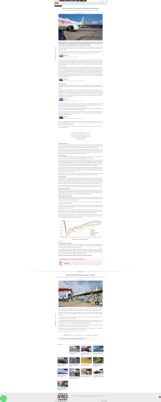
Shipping (66, 358)
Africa (74, 335)
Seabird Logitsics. (95, 335)
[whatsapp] (55, 53)
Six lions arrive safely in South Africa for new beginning (86, 376)
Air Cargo (89, 369)
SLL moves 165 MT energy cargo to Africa (80, 275)
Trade (90, 358)
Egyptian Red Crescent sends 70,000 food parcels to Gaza (74, 378)
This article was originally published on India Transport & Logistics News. (71, 331)
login (84, 0)
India (71, 335)
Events (77, 0)
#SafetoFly (81, 0)
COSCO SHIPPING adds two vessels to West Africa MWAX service (98, 376)
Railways (101, 358)
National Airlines (89, 335)
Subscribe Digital (68, 0)
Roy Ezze (66, 263)
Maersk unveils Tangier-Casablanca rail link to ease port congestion (98, 365)
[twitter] (55, 49)
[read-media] (61, 56)
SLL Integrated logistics (66, 335)
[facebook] (55, 51)
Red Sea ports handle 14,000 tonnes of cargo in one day (73, 100)
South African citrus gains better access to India (85, 365)
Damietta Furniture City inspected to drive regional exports (74, 80)
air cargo (84, 335)
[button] (80, 12)
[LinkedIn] (55, 47)
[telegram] (55, 55)
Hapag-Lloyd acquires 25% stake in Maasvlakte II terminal (74, 118)
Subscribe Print (62, 0)
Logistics (77, 369)
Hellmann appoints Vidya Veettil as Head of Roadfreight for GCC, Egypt (62, 389)
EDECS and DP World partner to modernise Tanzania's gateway (74, 365)
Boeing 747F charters (79, 335)
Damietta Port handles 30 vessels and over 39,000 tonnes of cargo (61, 376)
